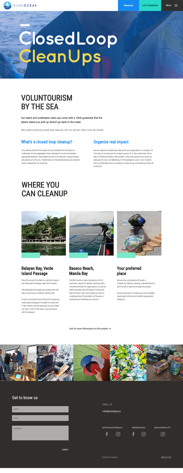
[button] (168, 5)
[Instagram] (118, 434)
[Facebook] (107, 434)
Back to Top (166, 457)
